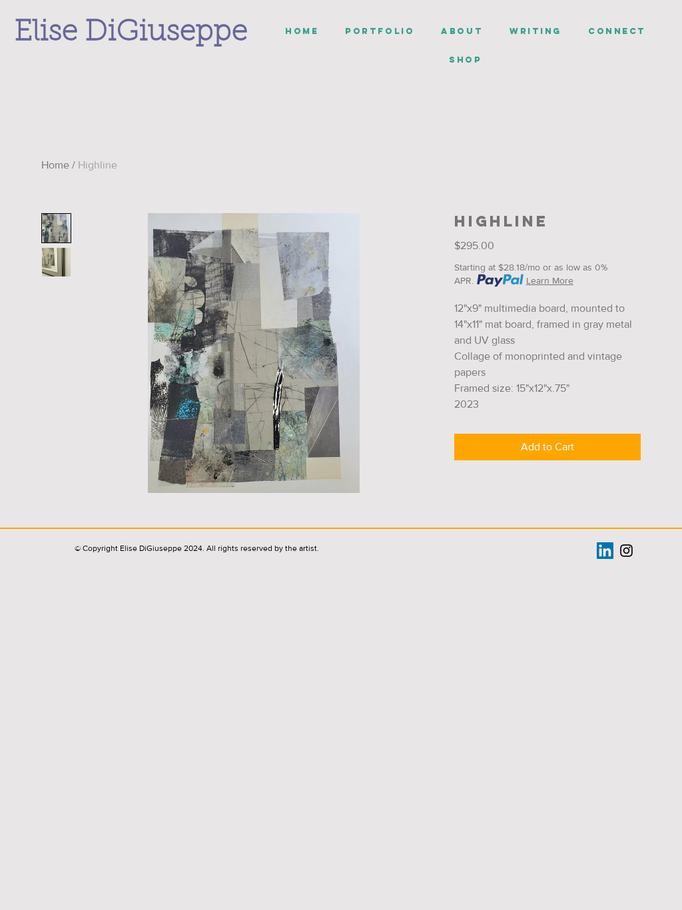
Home (55, 165)
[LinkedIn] (605, 550)
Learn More (549, 280)
